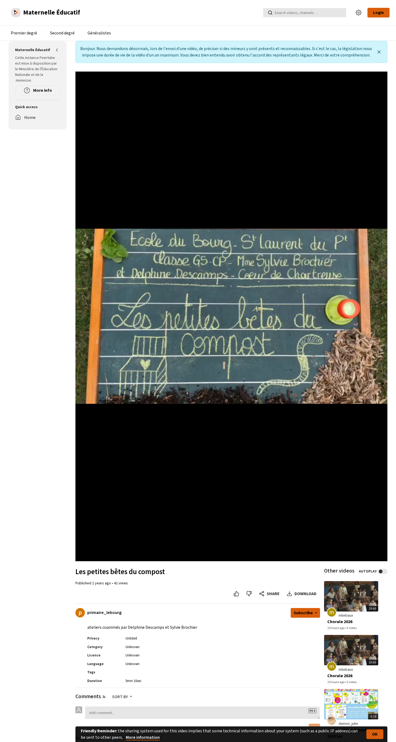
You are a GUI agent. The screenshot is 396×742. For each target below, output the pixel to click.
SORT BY (120, 697)
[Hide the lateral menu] (57, 50)
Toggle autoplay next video (382, 571)
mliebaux (346, 615)
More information (143, 737)
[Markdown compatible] (312, 711)
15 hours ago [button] (336, 628)
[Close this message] (379, 51)
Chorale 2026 (339, 622)
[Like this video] (236, 593)
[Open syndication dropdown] (104, 696)
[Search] (270, 12)
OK (375, 734)
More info (42, 90)
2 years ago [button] (102, 583)
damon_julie (348, 723)
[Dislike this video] (249, 593)
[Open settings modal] (358, 12)
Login (378, 13)
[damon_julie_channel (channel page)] (331, 720)
